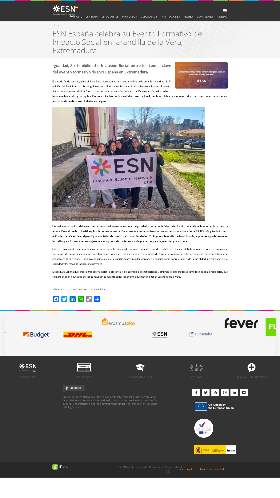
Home (78, 16)
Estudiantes (110, 16)
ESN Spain (92, 16)
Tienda (222, 16)
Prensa (188, 16)
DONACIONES (205, 16)
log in (168, 471)
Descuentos (149, 16)
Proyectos (129, 16)
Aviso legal (186, 469)
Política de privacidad (212, 469)
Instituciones (170, 16)
